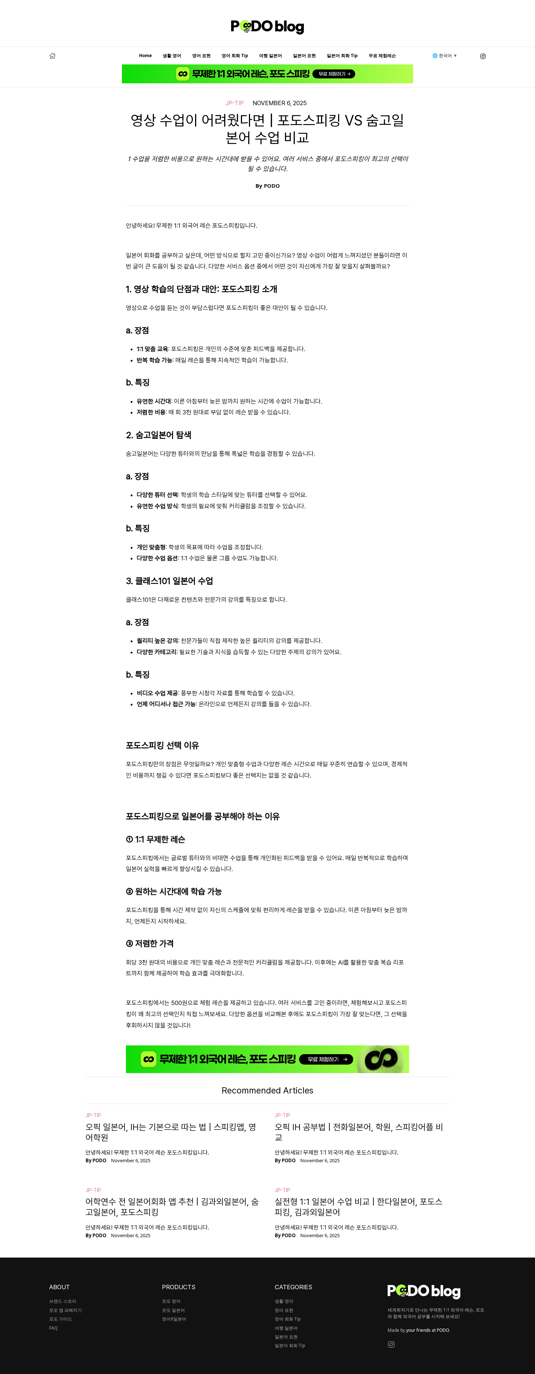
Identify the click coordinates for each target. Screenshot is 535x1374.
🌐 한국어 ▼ (444, 55)
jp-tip (235, 103)
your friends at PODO (427, 1330)
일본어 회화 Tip (342, 55)
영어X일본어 (174, 1319)
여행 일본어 (270, 55)
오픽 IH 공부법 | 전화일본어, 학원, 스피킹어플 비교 (359, 1132)
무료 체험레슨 (382, 55)
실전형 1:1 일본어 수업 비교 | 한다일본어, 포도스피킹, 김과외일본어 (359, 1207)
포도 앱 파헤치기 (65, 1310)
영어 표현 (201, 55)
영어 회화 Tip (235, 55)
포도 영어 (171, 1301)
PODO (272, 185)
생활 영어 (172, 55)
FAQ (53, 1328)
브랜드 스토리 (62, 1301)
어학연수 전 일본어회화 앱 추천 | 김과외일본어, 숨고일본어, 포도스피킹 (172, 1207)
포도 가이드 (60, 1319)
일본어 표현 (304, 55)
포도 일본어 (173, 1310)
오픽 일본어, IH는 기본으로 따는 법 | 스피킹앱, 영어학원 (171, 1132)
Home (145, 55)
